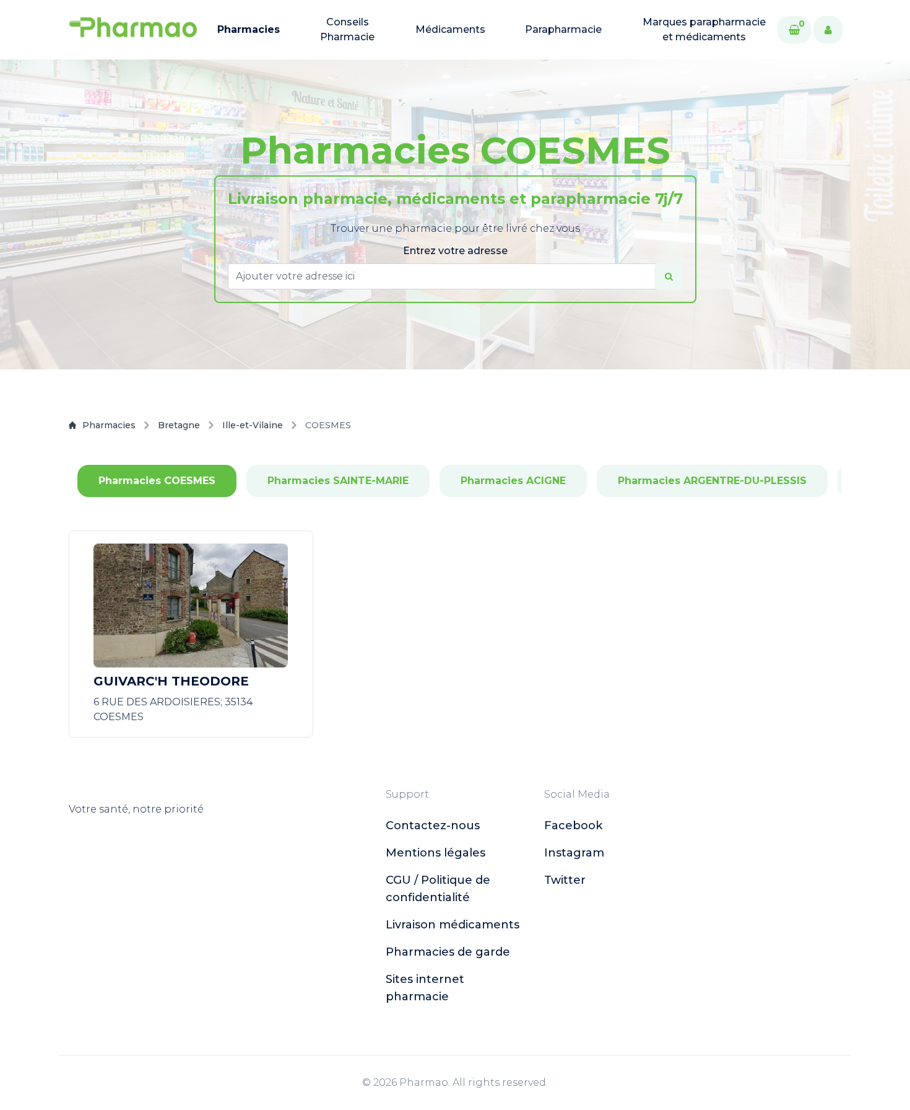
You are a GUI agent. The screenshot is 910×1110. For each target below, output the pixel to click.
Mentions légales (435, 853)
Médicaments (450, 29)
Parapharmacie (563, 29)
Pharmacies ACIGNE (513, 481)
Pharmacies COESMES (156, 481)
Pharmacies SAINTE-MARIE (338, 481)
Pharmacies (248, 29)
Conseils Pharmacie (347, 29)
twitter (565, 880)
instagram (574, 853)
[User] (828, 29)
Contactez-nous (433, 825)
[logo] (133, 29)
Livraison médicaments (452, 925)
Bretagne (179, 425)
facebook (573, 825)
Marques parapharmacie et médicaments (704, 29)
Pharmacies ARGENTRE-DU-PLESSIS (712, 481)
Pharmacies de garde (448, 952)
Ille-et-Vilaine (252, 425)
